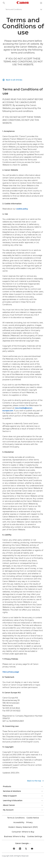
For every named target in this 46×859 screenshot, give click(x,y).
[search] (4, 3)
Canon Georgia (22, 843)
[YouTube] (32, 849)
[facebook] (14, 849)
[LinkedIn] (20, 849)
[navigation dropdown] (41, 3)
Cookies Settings (34, 836)
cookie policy (22, 209)
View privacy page (10, 672)
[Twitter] (26, 849)
